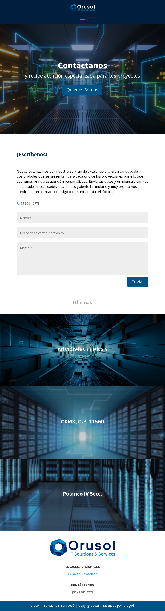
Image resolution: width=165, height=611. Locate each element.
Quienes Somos (82, 90)
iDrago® (128, 605)
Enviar (137, 282)
